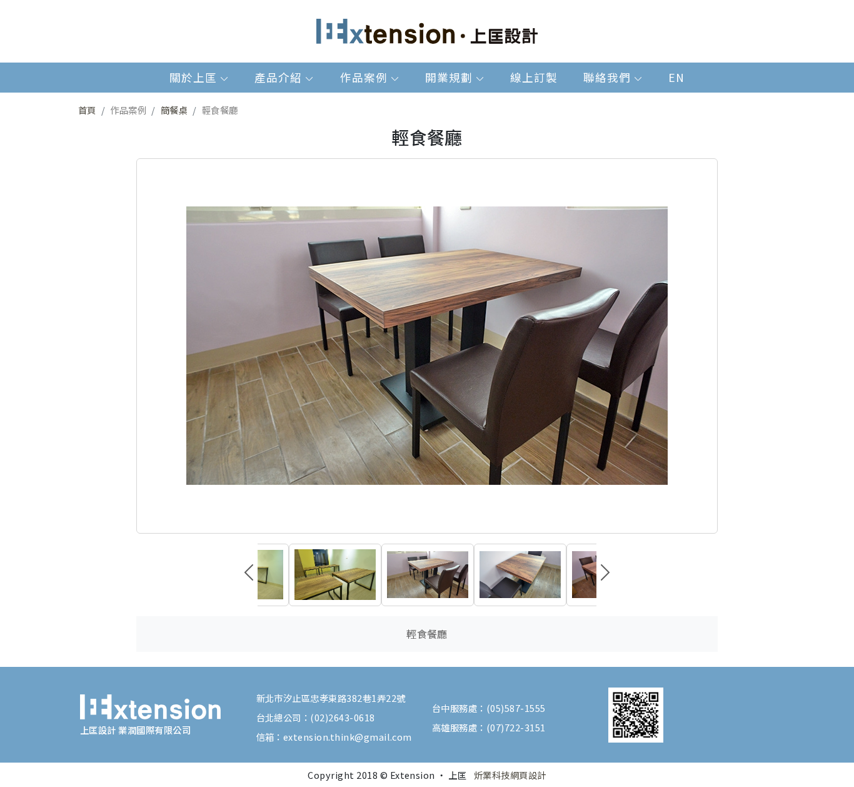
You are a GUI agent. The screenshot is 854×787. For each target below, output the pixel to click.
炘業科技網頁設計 (510, 774)
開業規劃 (450, 77)
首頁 (87, 109)
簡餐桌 (174, 109)
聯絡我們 (608, 77)
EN (676, 77)
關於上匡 (194, 77)
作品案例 (365, 77)
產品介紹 (279, 77)
